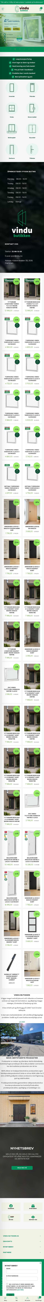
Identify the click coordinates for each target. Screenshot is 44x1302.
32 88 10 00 (17, 251)
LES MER (22, 1022)
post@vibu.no (16, 256)
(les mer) (20, 1290)
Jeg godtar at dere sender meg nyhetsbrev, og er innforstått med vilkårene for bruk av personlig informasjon (20, 1287)
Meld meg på (22, 1168)
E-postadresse (12, 1276)
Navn (8, 1268)
